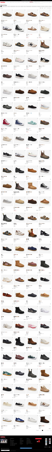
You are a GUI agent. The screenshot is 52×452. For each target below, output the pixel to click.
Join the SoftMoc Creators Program (13, 443)
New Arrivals (8, 2)
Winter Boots (43, 6)
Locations (21, 439)
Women (13, 2)
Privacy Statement (28, 439)
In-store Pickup (11, 441)
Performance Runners (13, 6)
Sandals (9, 6)
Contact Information (12, 442)
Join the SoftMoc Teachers (12, 444)
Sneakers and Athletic (4, 6)
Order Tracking (21, 441)
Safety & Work (39, 6)
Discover (19, 2)
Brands (11, 2)
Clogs (16, 6)
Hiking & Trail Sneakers (29, 6)
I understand (5, 450)
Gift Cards (21, 442)
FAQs (10, 439)
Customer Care (26, 2)
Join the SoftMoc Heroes (12, 445)
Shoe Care (50, 6)
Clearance (23, 2)
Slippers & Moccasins (34, 6)
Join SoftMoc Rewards (38, 438)
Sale (21, 2)
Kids (16, 2)
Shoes (19, 6)
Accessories (46, 6)
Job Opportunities (28, 440)
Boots (24, 6)
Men (15, 2)
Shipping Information (12, 440)
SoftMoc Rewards (21, 440)
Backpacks (22, 6)
